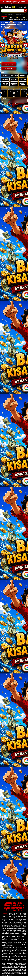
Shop (2, 7)
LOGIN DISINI (8, 68)
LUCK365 (5, 913)
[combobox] (12, 10)
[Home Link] (10, 6)
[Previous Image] (2, 45)
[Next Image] (25, 45)
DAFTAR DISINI (9, 64)
